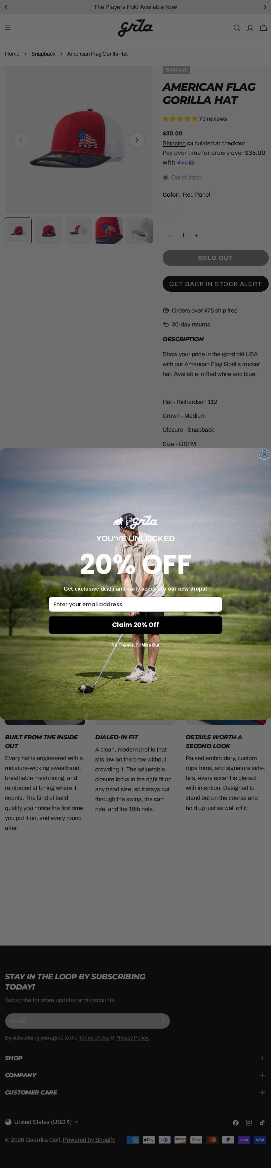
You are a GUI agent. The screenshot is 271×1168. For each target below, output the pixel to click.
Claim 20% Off (135, 624)
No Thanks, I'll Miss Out (135, 645)
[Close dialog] (264, 455)
